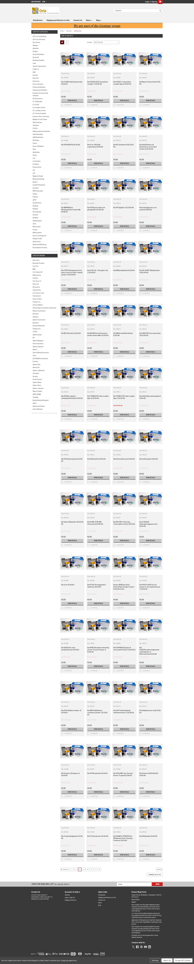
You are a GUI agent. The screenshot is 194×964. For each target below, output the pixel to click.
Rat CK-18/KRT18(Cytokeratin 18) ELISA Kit (149, 271)
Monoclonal (36, 227)
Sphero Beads (37, 335)
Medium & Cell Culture (40, 119)
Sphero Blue (36, 364)
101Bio (35, 332)
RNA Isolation (37, 233)
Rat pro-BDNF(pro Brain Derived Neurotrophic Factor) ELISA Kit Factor (123, 587)
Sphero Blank (37, 382)
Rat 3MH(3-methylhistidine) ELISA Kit (123, 334)
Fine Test (36, 266)
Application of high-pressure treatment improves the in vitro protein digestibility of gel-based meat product (147, 922)
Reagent (35, 209)
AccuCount (36, 42)
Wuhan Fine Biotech (39, 311)
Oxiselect (36, 188)
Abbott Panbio (37, 391)
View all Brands (38, 409)
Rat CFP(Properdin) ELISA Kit (97, 773)
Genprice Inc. (37, 329)
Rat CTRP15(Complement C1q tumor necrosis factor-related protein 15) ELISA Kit (71, 273)
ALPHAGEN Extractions (40, 359)
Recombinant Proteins (40, 248)
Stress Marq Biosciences (41, 353)
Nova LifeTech (37, 299)
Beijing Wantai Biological (40, 400)
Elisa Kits (36, 78)
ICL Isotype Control (39, 107)
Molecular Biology (38, 179)
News (88, 20)
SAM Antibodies (38, 137)
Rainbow (35, 206)
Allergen (35, 45)
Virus (34, 149)
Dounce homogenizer (39, 236)
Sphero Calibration (39, 370)
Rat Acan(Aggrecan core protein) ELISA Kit (148, 209)
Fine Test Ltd (37, 281)
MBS (34, 269)
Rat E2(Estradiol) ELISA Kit (96, 459)
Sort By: (89, 42)
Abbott (35, 350)
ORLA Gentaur (37, 122)
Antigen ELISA (37, 239)
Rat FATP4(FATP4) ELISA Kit (70, 145)
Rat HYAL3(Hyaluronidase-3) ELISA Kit (71, 711)
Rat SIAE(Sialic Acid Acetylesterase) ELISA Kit (70, 649)
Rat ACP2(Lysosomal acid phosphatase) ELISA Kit (96, 209)
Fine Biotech (37, 296)
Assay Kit (36, 57)
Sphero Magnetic (38, 341)
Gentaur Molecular (39, 326)
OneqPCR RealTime (39, 185)
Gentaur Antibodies (39, 87)
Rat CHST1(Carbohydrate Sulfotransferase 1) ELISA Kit (123, 711)
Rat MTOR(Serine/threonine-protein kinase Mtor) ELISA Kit (97, 334)
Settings (155, 960)
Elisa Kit (35, 75)
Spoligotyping (37, 221)
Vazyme (35, 376)
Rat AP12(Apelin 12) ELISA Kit (123, 207)
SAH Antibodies (38, 134)
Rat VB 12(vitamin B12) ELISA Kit (123, 146)
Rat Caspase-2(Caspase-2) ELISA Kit (70, 774)
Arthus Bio (36, 367)
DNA (34, 72)
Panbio (35, 194)
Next (158, 869)
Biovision (36, 314)
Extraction (36, 81)
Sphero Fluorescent (39, 320)
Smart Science (37, 379)
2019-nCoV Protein (39, 39)
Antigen (35, 51)
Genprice (35, 317)
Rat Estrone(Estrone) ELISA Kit (124, 459)
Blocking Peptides (38, 60)
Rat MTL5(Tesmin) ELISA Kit (71, 333)
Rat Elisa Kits (77, 31)
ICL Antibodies (37, 102)
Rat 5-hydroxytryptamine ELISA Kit (72, 837)
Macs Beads (135, 899)
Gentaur (35, 278)
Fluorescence (37, 167)
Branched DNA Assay (39, 245)
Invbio (34, 403)
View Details (72, 100)
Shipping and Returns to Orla (57, 20)
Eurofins (35, 361)
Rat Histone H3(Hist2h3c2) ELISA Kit (148, 774)
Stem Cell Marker (38, 146)
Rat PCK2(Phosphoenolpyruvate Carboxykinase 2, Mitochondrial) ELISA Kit (149, 651)
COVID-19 (36, 69)
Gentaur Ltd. (37, 302)
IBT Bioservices (38, 99)
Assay (35, 155)
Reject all (167, 960)
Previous (65, 869)
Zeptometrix (37, 290)
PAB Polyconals (38, 191)
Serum (35, 143)
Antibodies (36, 152)
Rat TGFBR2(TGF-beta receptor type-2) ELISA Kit (98, 397)
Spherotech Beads (39, 406)
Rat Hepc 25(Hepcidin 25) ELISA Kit (72, 523)
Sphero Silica (37, 385)
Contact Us (77, 20)
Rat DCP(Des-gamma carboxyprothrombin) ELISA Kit (72, 397)
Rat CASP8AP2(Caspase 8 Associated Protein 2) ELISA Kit (124, 649)
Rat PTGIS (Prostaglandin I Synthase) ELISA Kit (96, 586)
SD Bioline (36, 140)
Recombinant (37, 212)
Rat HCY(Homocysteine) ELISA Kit (72, 460)
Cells (34, 63)
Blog (98, 20)
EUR (43, 2)
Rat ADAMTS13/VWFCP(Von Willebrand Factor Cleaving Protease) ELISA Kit (123, 838)
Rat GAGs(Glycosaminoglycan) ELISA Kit (150, 397)
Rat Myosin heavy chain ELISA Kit (149, 83)
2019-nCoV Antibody (39, 36)
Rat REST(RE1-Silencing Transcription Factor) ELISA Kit (124, 523)
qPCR (34, 200)
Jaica (34, 356)
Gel (34, 170)
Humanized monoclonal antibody (40, 94)
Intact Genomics (38, 344)
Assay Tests (37, 242)
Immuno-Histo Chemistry (41, 116)
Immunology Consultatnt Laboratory (44, 308)
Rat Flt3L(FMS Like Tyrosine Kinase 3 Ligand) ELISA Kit (123, 774)
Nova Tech (36, 260)
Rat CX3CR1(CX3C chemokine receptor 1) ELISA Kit (97, 83)
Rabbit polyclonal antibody (41, 131)
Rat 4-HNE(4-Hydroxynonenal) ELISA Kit (71, 83)
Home (62, 31)
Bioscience (36, 287)
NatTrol (35, 182)
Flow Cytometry (38, 84)
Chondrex (36, 373)
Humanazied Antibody (40, 90)
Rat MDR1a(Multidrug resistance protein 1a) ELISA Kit (97, 713)
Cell (34, 158)
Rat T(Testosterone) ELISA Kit (97, 836)
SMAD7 (134, 902)
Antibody (36, 48)
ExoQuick (36, 164)
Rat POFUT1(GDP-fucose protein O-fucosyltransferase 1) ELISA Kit (149, 587)
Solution (35, 215)
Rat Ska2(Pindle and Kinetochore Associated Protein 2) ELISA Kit (148, 147)
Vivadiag (35, 397)
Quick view (72, 70)
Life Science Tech (38, 293)
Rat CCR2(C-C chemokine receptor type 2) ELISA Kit (122, 83)
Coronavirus (37, 161)
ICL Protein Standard (39, 113)
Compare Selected (154, 875)
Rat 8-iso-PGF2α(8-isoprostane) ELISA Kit (95, 146)
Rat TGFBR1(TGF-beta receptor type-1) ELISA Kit (124, 397)
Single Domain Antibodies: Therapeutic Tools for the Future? (146, 896)
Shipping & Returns (70, 900)
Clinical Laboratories (39, 66)
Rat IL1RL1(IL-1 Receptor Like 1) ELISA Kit (97, 271)
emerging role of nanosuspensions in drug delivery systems (145, 936)
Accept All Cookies (183, 960)
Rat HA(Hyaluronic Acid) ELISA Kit (150, 711)
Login (147, 2)
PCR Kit (35, 128)
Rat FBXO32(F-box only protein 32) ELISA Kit (150, 334)
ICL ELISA (36, 105)
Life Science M (37, 272)
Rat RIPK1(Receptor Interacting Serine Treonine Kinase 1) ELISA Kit (98, 650)
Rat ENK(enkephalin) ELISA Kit (123, 270)
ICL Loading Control (39, 111)
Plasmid (35, 197)
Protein (35, 230)
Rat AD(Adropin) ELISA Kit (148, 836)
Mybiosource (37, 275)
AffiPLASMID (37, 394)
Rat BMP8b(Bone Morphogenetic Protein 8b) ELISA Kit (70, 210)
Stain (34, 224)
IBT (34, 338)
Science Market (38, 305)
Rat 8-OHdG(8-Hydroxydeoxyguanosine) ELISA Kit (148, 524)
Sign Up (154, 2)
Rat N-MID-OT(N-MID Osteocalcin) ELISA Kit (95, 523)
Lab (34, 173)
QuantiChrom (37, 203)
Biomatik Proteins (38, 263)
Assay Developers (38, 54)
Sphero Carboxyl (38, 388)
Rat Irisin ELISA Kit (67, 585)
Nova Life (36, 284)
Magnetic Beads (38, 176)
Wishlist (67, 895)
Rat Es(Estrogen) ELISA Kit (148, 459)
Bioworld (36, 323)
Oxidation (36, 125)
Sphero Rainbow (38, 347)
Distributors (38, 20)
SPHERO (35, 218)
